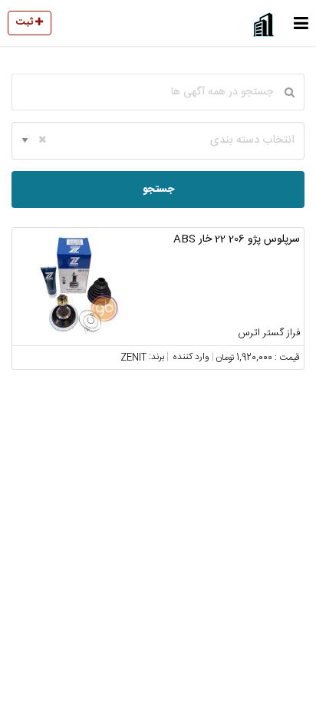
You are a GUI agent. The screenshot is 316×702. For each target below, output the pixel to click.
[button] (301, 23)
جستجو (158, 189)
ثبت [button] (25, 22)
